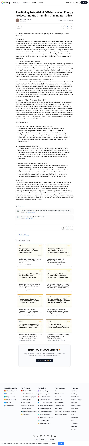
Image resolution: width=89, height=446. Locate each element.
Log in (76, 2)
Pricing (41, 2)
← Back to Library (23, 235)
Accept (61, 443)
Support (35, 439)
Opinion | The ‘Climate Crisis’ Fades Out (33, 217)
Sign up (84, 2)
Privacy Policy (45, 443)
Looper (29, 19)
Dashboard (68, 2)
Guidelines (53, 439)
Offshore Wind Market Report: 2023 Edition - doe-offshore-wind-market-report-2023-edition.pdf (46, 210)
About (34, 2)
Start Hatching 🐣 (43, 360)
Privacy (46, 439)
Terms (41, 439)
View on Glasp (31, 212)
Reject (54, 443)
